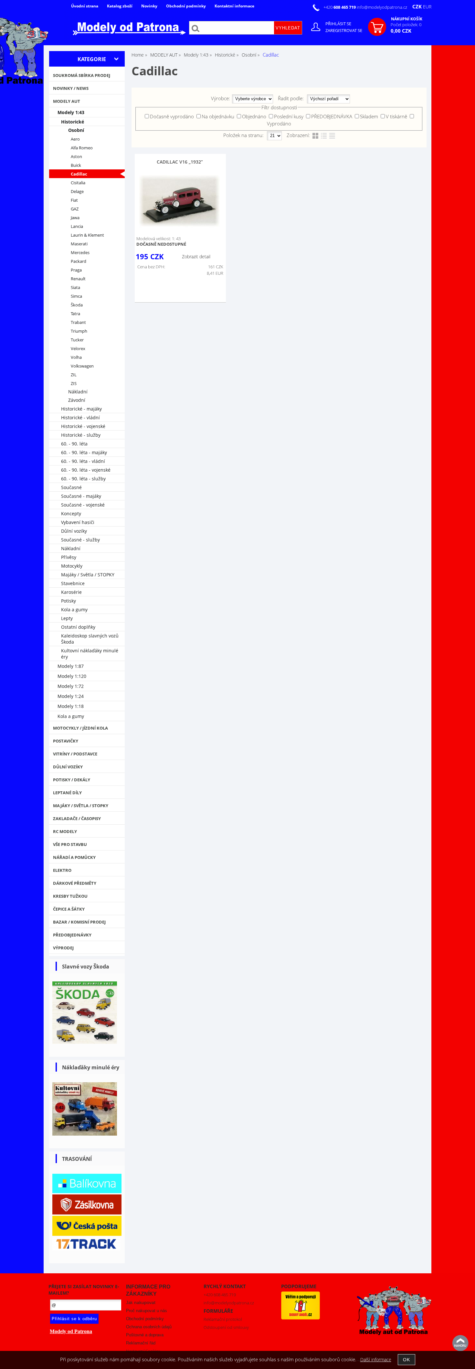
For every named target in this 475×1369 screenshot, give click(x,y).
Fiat (74, 200)
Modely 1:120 (72, 676)
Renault (78, 279)
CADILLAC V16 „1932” (180, 162)
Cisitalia (78, 183)
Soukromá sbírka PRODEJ (81, 75)
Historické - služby (80, 435)
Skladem (369, 116)
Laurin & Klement (87, 235)
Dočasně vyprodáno (172, 116)
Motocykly (71, 566)
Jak (140, 1302)
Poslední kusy (288, 116)
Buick (76, 165)
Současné (71, 487)
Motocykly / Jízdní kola (80, 728)
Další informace (375, 1359)
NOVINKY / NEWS (71, 88)
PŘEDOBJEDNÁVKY (72, 935)
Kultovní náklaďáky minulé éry (89, 653)
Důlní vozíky (74, 531)
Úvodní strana (84, 6)
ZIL (74, 375)
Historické (72, 122)
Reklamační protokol (223, 1319)
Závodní (76, 400)
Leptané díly (67, 793)
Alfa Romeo (82, 148)
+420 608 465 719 (220, 1295)
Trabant (78, 322)
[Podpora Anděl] (300, 1318)
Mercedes (80, 252)
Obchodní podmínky (186, 6)
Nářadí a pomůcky (74, 857)
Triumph (79, 331)
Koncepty (71, 513)
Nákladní (78, 392)
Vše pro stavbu (70, 844)
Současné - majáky (81, 496)
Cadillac (79, 174)
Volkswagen (82, 366)
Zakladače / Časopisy (77, 818)
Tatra (75, 313)
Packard (78, 261)
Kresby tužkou (70, 896)
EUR (427, 7)
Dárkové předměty (74, 883)
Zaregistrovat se (343, 30)
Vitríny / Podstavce (75, 754)
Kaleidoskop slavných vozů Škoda (90, 639)
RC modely (65, 831)
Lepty (67, 618)
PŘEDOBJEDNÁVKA (331, 116)
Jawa (75, 217)
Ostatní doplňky (78, 627)
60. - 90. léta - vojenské (86, 470)
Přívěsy (68, 557)
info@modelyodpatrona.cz (382, 7)
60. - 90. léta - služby (83, 479)
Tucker (77, 340)
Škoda (77, 305)
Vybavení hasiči (77, 522)
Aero (75, 139)
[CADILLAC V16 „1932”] (179, 201)
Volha (76, 357)
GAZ (75, 209)
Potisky (68, 601)
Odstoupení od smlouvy (226, 1327)
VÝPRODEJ (63, 948)
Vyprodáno (279, 123)
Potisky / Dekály (71, 780)
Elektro (62, 870)
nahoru (460, 1343)
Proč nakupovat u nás (146, 1310)
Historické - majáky (81, 409)
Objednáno (254, 116)
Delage (77, 191)
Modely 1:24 (71, 696)
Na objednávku (218, 116)
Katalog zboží (119, 6)
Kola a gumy (74, 609)
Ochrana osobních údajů (149, 1326)
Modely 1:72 (71, 686)
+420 (340, 7)
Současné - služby (80, 540)
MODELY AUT (66, 101)
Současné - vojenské (83, 505)
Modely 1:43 (71, 112)
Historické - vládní (80, 417)
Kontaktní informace (234, 6)
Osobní (76, 130)
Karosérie (71, 592)
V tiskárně (396, 116)
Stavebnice (73, 583)
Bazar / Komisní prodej (79, 922)
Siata (75, 287)
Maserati (79, 244)
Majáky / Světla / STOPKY (87, 575)
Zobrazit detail (196, 256)
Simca (76, 296)
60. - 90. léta (74, 444)
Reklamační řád (140, 1343)
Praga (76, 270)
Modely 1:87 (71, 666)
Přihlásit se (338, 24)
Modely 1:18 (71, 706)
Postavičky (65, 741)
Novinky (149, 6)
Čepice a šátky (69, 909)
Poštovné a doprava (145, 1334)
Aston (76, 156)
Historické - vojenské (83, 426)
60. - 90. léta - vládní (83, 461)
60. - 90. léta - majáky (84, 452)
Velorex (78, 348)
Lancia (77, 226)
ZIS (74, 383)
